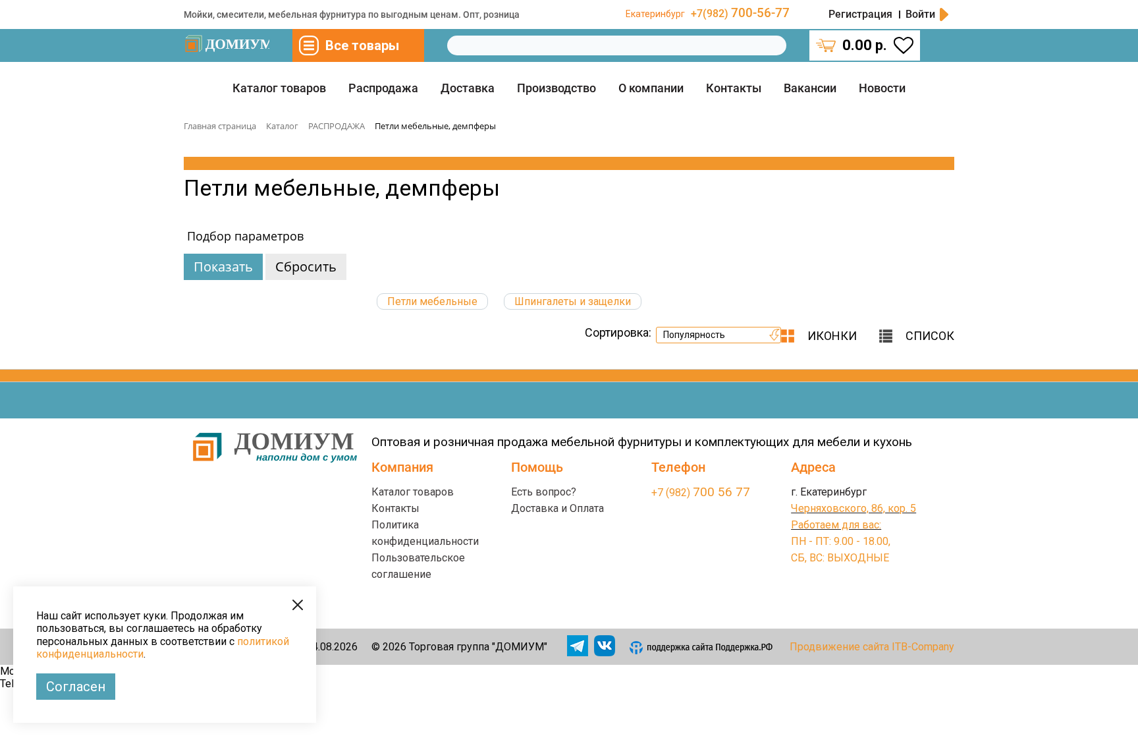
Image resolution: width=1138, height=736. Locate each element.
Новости (882, 88)
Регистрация (860, 14)
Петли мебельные (432, 301)
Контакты (733, 88)
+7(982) (740, 13)
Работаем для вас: (836, 525)
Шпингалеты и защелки (572, 301)
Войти (920, 14)
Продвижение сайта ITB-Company (872, 646)
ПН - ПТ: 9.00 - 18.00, (840, 541)
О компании (651, 88)
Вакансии (810, 88)
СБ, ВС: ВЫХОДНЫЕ (840, 558)
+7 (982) (700, 492)
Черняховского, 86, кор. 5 (853, 508)
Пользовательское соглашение (418, 566)
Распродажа (383, 88)
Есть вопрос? (543, 492)
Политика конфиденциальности (425, 533)
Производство (556, 88)
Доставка (468, 88)
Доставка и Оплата (557, 508)
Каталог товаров (279, 88)
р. (864, 45)
